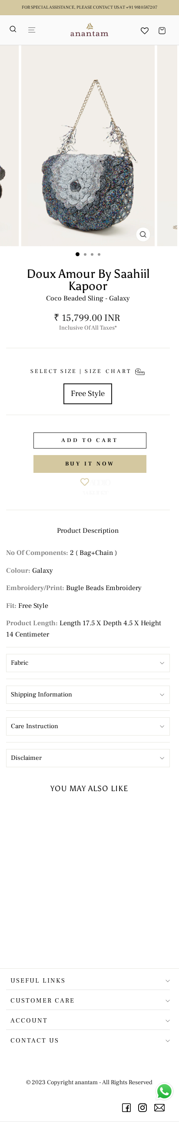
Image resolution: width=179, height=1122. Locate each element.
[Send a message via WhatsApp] (164, 1091)
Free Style (88, 393)
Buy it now (90, 463)
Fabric (19, 663)
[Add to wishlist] (65, 816)
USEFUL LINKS (38, 981)
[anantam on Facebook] (128, 1107)
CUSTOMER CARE (42, 1001)
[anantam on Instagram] (144, 1107)
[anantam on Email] (161, 1107)
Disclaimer (26, 758)
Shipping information (41, 694)
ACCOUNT (29, 1020)
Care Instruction (34, 726)
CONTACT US (34, 1040)
